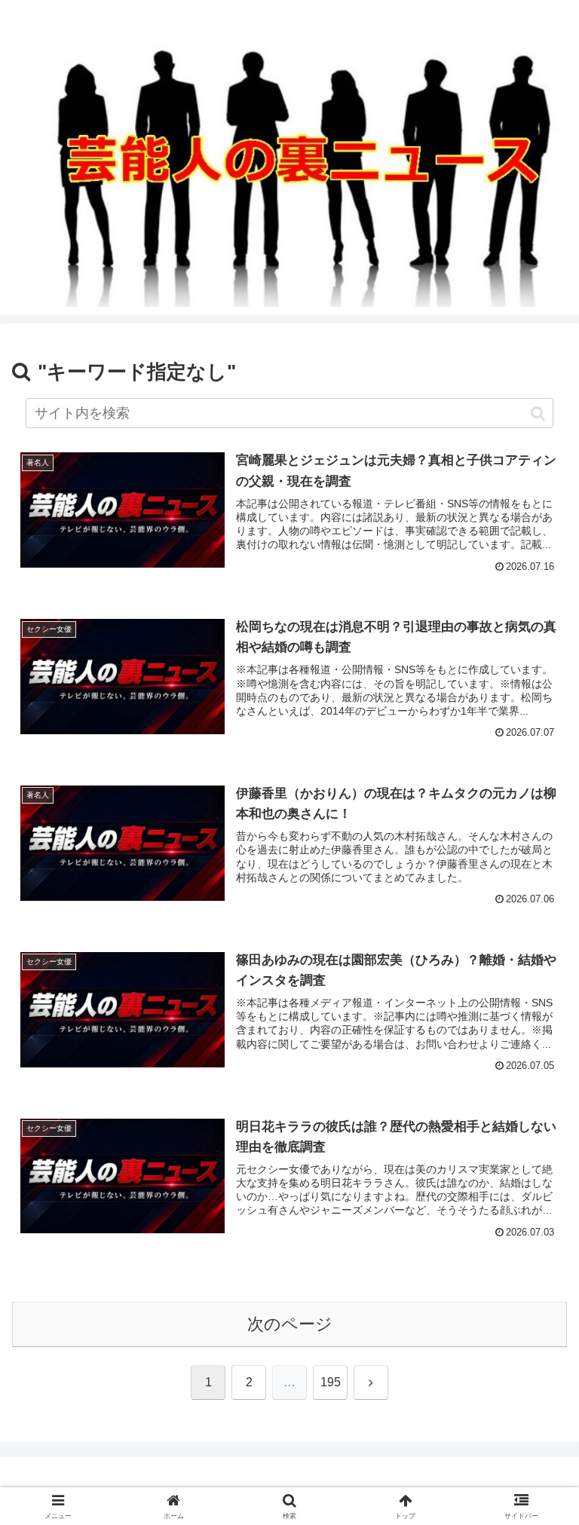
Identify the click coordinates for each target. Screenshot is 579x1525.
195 (330, 1382)
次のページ (289, 1324)
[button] (538, 413)
